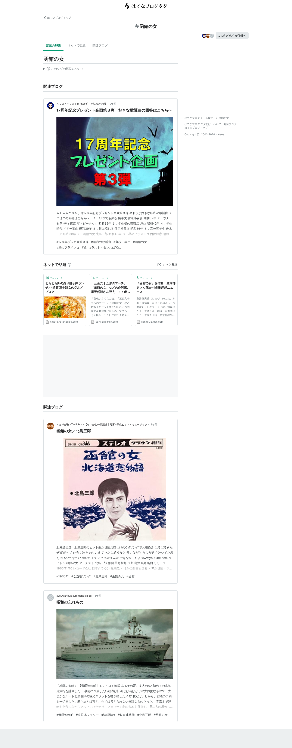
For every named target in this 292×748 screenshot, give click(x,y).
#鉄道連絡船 (126, 715)
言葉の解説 (53, 45)
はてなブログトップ (196, 127)
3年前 (153, 424)
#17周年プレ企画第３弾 (72, 242)
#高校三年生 (122, 242)
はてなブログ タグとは (197, 124)
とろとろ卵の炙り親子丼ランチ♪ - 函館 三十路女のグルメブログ (64, 287)
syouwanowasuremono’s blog (73, 595)
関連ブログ (100, 45)
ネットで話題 (77, 45)
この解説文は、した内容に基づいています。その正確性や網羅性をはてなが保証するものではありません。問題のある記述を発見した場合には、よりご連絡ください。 (63, 69)
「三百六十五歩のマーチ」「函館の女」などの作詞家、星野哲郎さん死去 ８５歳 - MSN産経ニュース (110, 287)
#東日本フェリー (87, 715)
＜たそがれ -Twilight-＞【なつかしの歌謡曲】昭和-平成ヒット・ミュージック (101, 424)
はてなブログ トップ (59, 17)
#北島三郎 (101, 576)
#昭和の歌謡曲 (101, 242)
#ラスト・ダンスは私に (105, 247)
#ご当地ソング (81, 576)
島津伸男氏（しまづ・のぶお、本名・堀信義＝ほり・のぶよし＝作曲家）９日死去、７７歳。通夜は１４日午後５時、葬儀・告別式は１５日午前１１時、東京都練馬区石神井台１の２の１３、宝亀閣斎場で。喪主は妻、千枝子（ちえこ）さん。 (156, 307)
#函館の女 (140, 242)
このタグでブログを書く (232, 35)
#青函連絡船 (64, 715)
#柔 (84, 247)
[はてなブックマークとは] (69, 264)
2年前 (113, 103)
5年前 (98, 595)
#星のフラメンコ (67, 247)
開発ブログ (230, 124)
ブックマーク (54, 278)
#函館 (130, 576)
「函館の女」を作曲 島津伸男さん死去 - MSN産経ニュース (156, 287)
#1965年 (62, 576)
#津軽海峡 (108, 715)
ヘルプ (217, 124)
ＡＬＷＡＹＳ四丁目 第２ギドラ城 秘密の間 (81, 103)
